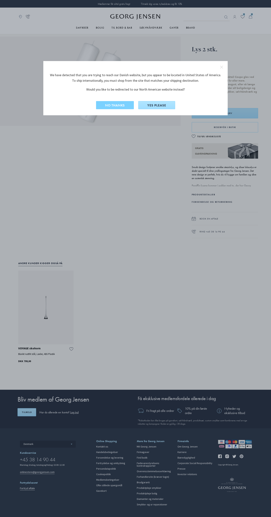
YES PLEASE (156, 105)
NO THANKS (115, 105)
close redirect (221, 67)
